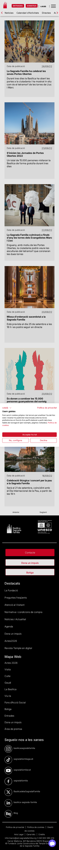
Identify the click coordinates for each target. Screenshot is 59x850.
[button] (6, 408)
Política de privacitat (47, 408)
